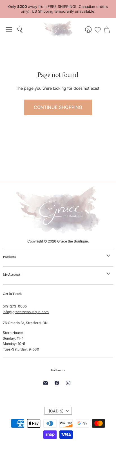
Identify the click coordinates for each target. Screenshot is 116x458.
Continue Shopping (58, 107)
